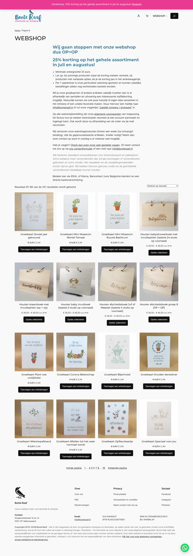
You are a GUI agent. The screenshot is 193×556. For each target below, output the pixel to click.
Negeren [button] (137, 4)
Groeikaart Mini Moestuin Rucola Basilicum (117, 236)
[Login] (138, 16)
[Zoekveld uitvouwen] (174, 16)
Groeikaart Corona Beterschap (75, 374)
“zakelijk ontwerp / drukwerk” (115, 107)
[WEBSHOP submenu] (166, 16)
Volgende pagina (117, 468)
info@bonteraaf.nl (63, 107)
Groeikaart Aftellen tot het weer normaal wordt (75, 443)
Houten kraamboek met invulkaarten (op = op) (34, 306)
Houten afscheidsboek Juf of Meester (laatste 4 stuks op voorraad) (117, 307)
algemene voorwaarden (107, 114)
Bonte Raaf (21, 503)
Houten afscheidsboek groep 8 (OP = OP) (159, 306)
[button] (185, 548)
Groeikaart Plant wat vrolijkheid (34, 376)
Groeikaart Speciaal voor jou (159, 441)
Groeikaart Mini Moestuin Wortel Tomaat (75, 236)
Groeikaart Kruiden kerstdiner (159, 374)
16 (103, 468)
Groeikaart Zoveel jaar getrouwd (34, 236)
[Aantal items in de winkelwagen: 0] (147, 16)
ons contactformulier (81, 148)
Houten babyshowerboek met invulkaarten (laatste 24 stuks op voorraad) (158, 237)
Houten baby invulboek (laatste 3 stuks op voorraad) (75, 306)
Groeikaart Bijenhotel (117, 374)
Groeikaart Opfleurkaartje (117, 441)
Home (17, 30)
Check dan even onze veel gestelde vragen (95, 145)
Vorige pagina (74, 468)
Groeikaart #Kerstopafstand (34, 441)
